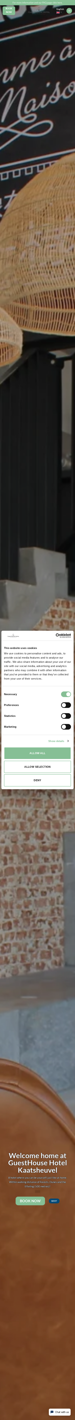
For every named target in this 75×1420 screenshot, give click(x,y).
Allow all (37, 753)
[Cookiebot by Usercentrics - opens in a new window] (55, 635)
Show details (56, 741)
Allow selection (37, 766)
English (60, 9)
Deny (37, 780)
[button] (69, 11)
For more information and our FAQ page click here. (37, 2)
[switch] (66, 705)
